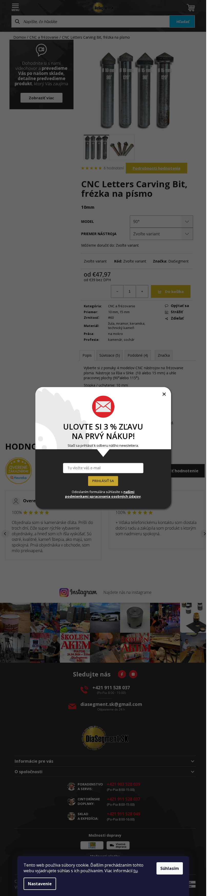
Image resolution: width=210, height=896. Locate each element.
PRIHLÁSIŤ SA (103, 481)
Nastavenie (40, 884)
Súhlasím (169, 868)
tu (135, 870)
